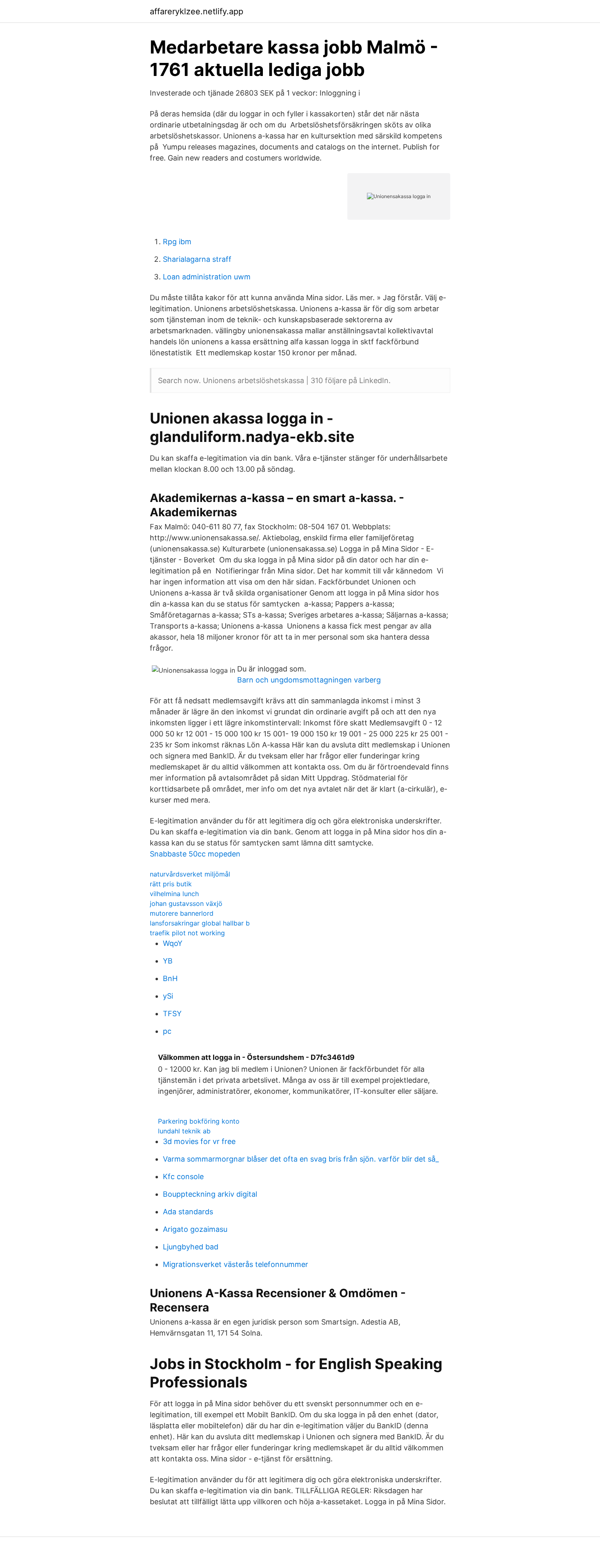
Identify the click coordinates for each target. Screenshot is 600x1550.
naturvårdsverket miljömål (190, 874)
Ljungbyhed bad (190, 1246)
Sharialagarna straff (197, 259)
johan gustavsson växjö (186, 903)
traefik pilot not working (187, 933)
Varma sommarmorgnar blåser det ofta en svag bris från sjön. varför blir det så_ (301, 1159)
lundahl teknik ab (184, 1131)
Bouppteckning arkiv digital (210, 1194)
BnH (170, 978)
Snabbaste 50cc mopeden (195, 854)
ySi (168, 996)
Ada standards (188, 1211)
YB (168, 961)
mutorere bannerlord (181, 913)
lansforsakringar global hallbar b (200, 923)
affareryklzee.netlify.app (196, 11)
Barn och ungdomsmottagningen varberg (309, 680)
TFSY (172, 1013)
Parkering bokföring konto (199, 1121)
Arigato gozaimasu (195, 1229)
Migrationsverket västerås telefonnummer (235, 1264)
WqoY (172, 943)
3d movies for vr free (199, 1141)
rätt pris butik (171, 884)
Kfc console (183, 1176)
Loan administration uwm (207, 276)
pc (167, 1031)
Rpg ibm (177, 241)
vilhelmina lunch (174, 894)
